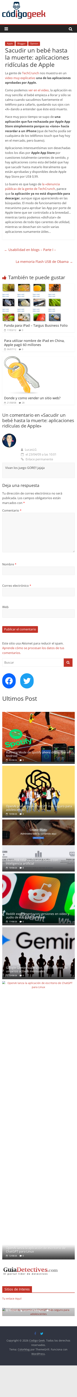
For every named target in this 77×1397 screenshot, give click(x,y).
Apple (10, 43)
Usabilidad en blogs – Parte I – (30, 249)
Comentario (11, 510)
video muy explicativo (20, 78)
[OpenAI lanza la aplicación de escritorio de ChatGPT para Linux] (38, 983)
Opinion (34, 43)
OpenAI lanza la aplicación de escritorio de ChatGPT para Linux (36, 1250)
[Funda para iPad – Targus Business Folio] (31, 286)
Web (5, 607)
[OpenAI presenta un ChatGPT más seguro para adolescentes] (38, 767)
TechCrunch (30, 73)
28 (23, 402)
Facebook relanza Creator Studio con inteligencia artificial (32, 862)
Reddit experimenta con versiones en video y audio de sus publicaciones (37, 915)
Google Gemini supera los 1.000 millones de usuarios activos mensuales (37, 969)
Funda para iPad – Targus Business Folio (36, 325)
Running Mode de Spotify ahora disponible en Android (38, 754)
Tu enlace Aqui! (12, 1298)
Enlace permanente (39, 459)
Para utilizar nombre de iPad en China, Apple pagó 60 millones (34, 342)
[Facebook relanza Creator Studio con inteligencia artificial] (38, 821)
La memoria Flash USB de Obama (44, 261)
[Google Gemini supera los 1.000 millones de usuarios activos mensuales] (38, 929)
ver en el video (38, 90)
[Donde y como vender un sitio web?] (21, 358)
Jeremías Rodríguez (31, 1310)
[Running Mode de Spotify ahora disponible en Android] (38, 714)
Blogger (21, 43)
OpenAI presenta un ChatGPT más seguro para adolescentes (39, 808)
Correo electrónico (16, 586)
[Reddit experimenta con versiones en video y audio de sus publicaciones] (38, 875)
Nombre (9, 564)
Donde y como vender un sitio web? (32, 398)
